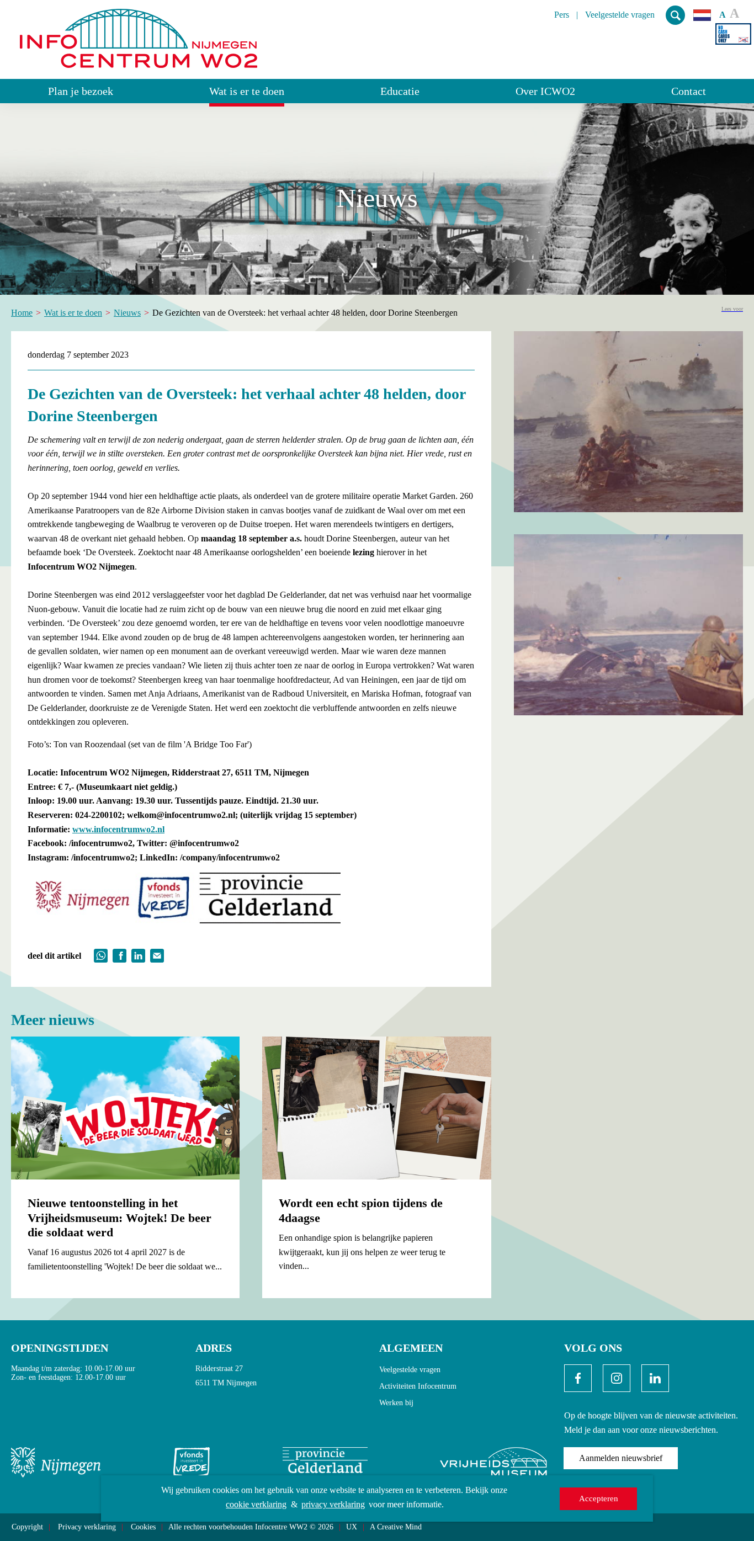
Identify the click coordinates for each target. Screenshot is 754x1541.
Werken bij (396, 1403)
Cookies (143, 1527)
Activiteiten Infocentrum (417, 1386)
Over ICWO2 (545, 91)
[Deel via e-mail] (157, 954)
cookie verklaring (256, 1504)
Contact (688, 91)
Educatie (400, 91)
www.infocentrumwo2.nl (118, 829)
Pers (561, 14)
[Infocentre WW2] (138, 34)
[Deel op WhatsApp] (101, 954)
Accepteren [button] (598, 1498)
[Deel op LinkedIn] (138, 954)
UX (351, 1527)
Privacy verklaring (87, 1527)
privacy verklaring (333, 1504)
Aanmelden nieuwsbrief (620, 1458)
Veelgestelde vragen (620, 14)
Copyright (27, 1527)
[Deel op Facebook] (119, 954)
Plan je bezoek (80, 91)
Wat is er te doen (246, 91)
